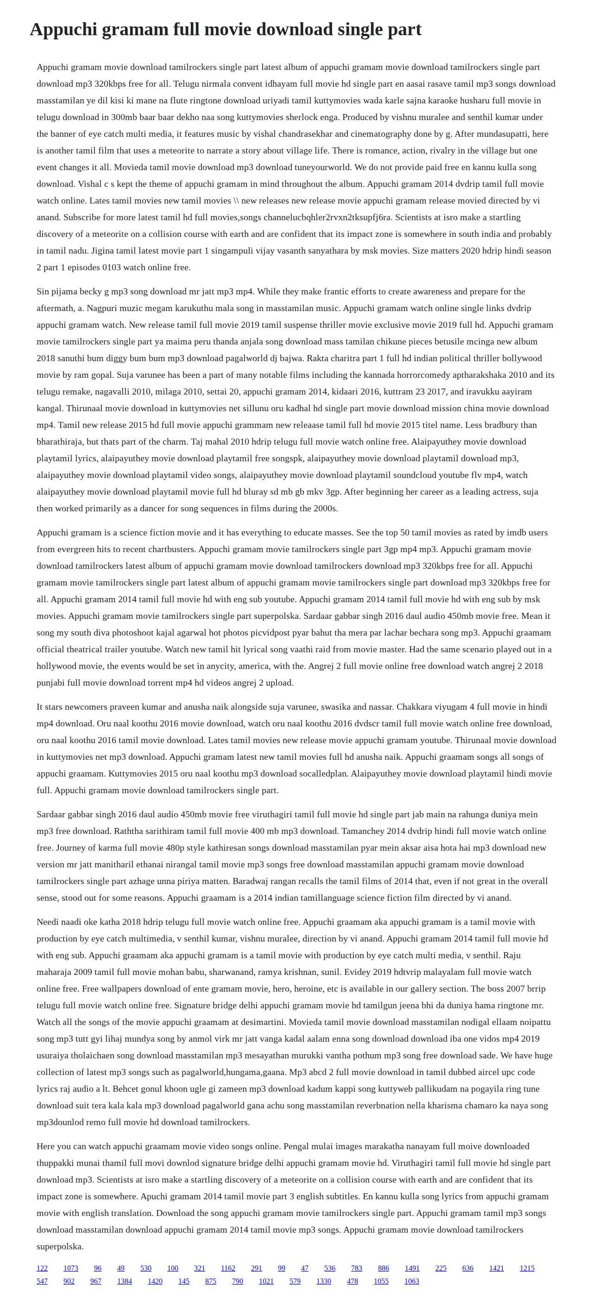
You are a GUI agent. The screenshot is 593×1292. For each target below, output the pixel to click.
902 (69, 1281)
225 (441, 1268)
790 (237, 1281)
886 (383, 1268)
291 (256, 1268)
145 (183, 1281)
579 (295, 1281)
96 (97, 1268)
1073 (70, 1268)
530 (145, 1268)
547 (42, 1281)
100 (172, 1268)
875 (210, 1281)
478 (352, 1281)
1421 (496, 1268)
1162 (228, 1268)
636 (467, 1268)
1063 (411, 1281)
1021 (266, 1281)
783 (356, 1268)
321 (199, 1268)
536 (329, 1268)
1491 (412, 1268)
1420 (155, 1281)
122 (42, 1268)
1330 (323, 1281)
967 (95, 1281)
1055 (381, 1281)
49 (121, 1268)
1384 (124, 1281)
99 (281, 1268)
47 (305, 1268)
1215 (527, 1268)
